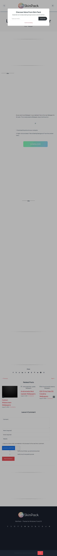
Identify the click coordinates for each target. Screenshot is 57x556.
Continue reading (28, 22)
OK (40, 553)
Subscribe (42, 18)
